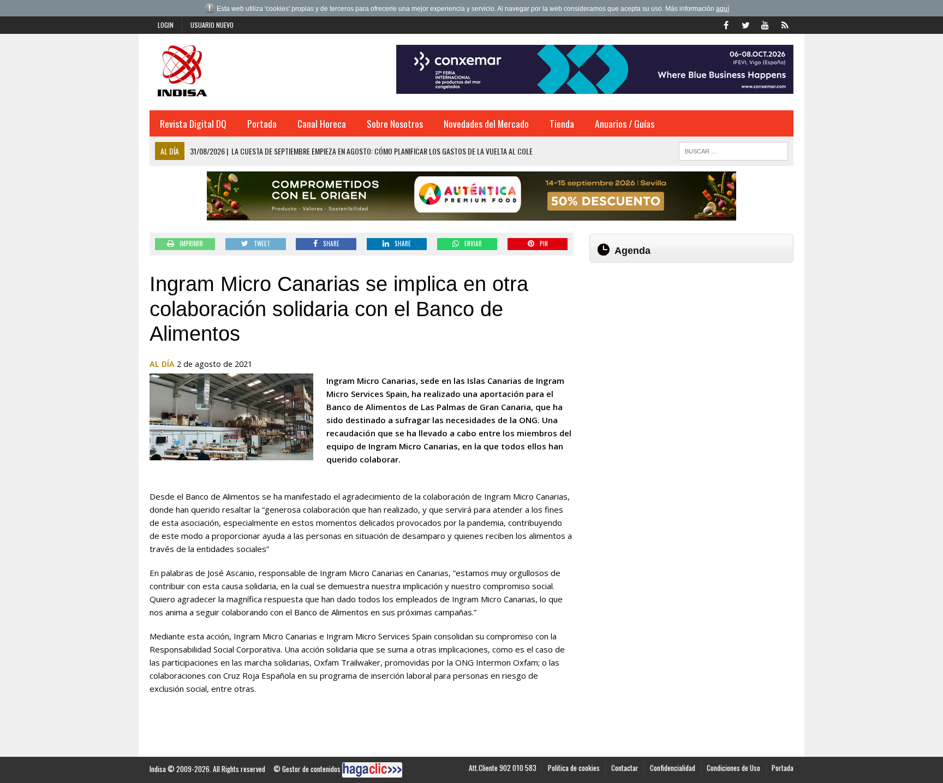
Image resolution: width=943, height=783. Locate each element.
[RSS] (784, 24)
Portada (262, 123)
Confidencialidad (672, 767)
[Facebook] (726, 24)
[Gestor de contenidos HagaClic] (372, 770)
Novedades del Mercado (486, 123)
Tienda (562, 123)
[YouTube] (765, 24)
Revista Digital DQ (193, 123)
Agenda (632, 250)
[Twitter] (745, 24)
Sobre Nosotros (395, 123)
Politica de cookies (574, 767)
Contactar (624, 767)
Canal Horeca (321, 123)
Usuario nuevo (212, 24)
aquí (722, 9)
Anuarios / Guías (624, 123)
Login (166, 24)
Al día (162, 364)
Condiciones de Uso (733, 767)
